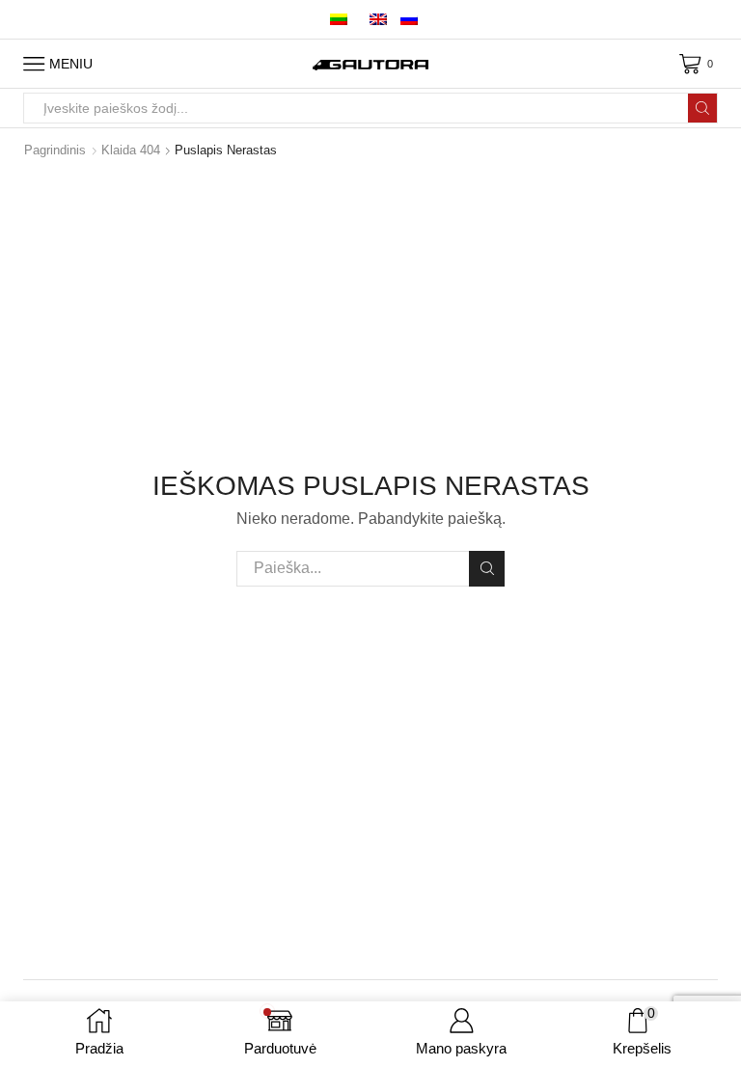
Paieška (487, 569)
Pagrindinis (55, 150)
